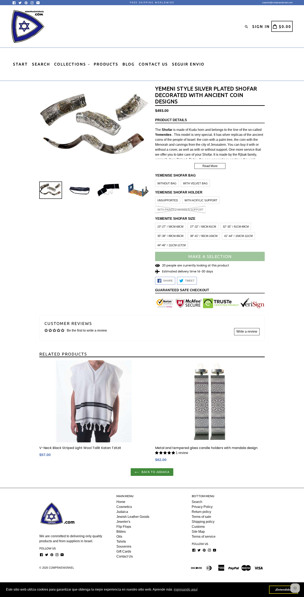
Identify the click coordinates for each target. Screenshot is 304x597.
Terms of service (203, 536)
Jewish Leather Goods (132, 516)
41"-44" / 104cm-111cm (238, 236)
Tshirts (121, 541)
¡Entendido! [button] (283, 589)
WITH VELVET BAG (195, 183)
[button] (165, 453)
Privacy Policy (202, 507)
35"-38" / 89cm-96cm (170, 236)
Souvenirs (123, 546)
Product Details (171, 120)
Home (120, 502)
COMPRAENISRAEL (61, 567)
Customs (198, 526)
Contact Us (124, 556)
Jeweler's (123, 521)
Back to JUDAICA (155, 472)
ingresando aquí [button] (185, 589)
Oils (119, 536)
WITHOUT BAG (166, 183)
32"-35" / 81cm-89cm (236, 226)
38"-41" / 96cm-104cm (204, 236)
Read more (210, 166)
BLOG (128, 64)
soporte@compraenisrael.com (277, 2)
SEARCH (41, 64)
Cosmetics (124, 507)
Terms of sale (201, 516)
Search (197, 502)
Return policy (201, 511)
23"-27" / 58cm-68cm (170, 226)
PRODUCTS (106, 64)
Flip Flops (123, 526)
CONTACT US (153, 64)
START (20, 64)
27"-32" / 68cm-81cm (203, 226)
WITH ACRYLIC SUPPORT (200, 200)
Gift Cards (123, 551)
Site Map (198, 531)
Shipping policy (203, 521)
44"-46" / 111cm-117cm (171, 245)
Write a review (246, 331)
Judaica (122, 511)
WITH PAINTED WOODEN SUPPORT (180, 209)
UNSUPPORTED (167, 200)
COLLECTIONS (70, 64)
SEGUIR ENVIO (188, 64)
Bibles (121, 531)
